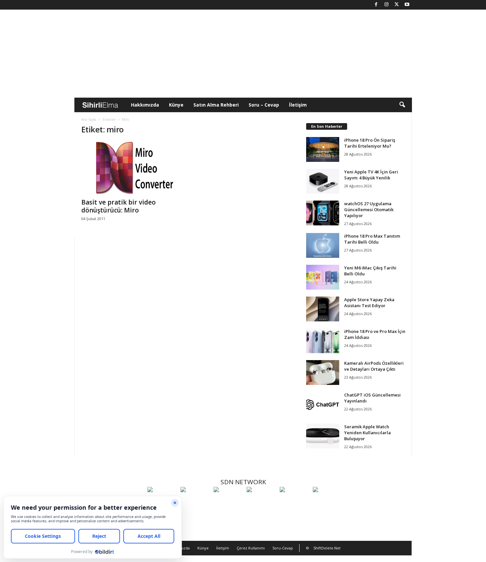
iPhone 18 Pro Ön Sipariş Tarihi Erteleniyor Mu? (369, 143)
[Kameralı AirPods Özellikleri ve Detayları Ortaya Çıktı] (322, 372)
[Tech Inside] (261, 502)
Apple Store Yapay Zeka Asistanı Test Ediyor (369, 302)
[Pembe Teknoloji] (294, 502)
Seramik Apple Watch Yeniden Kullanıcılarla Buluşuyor (367, 433)
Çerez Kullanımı (251, 547)
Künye (176, 105)
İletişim (298, 105)
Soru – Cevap (264, 105)
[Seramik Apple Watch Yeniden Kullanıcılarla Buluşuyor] (322, 436)
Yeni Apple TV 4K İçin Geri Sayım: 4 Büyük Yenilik (371, 175)
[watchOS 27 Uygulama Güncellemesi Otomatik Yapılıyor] (322, 213)
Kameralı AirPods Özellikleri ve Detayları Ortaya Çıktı (374, 366)
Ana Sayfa (88, 119)
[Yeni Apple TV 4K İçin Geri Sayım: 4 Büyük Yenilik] (322, 181)
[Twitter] (397, 5)
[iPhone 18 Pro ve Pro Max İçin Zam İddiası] (322, 340)
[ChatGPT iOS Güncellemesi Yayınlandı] (322, 404)
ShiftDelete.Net (327, 547)
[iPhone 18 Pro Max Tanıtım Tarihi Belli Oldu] (322, 245)
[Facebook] (376, 5)
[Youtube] (407, 5)
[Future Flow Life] (328, 502)
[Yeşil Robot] (228, 502)
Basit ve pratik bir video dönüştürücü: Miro (118, 206)
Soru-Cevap (282, 547)
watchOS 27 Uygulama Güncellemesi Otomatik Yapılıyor (368, 209)
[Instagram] (386, 5)
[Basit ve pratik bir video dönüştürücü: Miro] (131, 167)
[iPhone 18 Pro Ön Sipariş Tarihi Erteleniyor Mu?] (322, 149)
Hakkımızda (145, 105)
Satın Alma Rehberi (216, 105)
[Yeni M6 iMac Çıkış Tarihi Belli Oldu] (322, 277)
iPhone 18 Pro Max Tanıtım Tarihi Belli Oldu (372, 239)
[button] (402, 105)
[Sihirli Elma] (195, 502)
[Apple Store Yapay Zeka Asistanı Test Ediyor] (322, 309)
